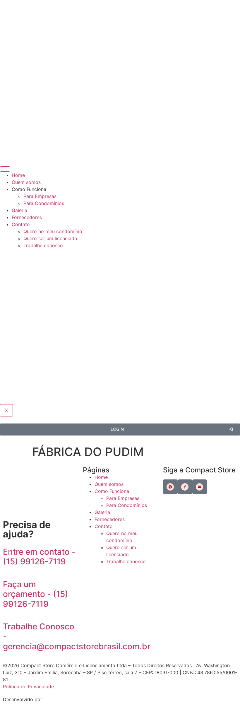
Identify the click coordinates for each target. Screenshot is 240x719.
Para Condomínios (43, 203)
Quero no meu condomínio (52, 231)
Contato (21, 224)
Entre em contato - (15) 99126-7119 (39, 557)
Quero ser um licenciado (50, 238)
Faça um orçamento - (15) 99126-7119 (35, 594)
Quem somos (26, 182)
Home (18, 175)
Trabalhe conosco (43, 245)
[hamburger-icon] (5, 169)
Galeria (19, 210)
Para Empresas (39, 196)
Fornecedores (27, 217)
